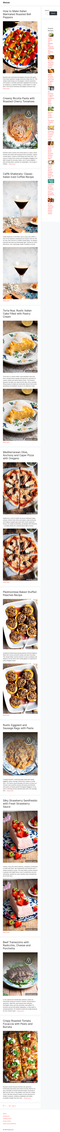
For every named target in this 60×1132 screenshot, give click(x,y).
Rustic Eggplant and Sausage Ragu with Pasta (18, 726)
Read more (6, 88)
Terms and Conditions (9, 1123)
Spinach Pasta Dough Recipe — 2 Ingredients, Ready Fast (51, 118)
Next (14, 1106)
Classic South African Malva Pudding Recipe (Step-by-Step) (51, 171)
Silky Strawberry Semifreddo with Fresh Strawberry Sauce (20, 803)
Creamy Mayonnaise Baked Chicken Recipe (51, 64)
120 (9, 1106)
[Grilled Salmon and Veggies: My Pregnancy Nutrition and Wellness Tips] (51, 35)
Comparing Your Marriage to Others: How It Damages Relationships (51, 190)
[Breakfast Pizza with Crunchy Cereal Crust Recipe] (51, 128)
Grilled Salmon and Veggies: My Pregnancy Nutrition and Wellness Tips (51, 46)
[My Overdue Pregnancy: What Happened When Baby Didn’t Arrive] (51, 88)
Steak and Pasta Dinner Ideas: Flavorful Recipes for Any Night (51, 152)
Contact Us (6, 1116)
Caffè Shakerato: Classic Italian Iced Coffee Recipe (18, 175)
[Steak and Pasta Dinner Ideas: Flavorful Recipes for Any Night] (51, 143)
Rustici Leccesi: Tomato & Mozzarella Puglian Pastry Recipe (51, 79)
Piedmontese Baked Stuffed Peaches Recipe (20, 593)
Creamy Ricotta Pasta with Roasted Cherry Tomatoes (19, 100)
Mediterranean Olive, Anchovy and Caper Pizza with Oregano (18, 455)
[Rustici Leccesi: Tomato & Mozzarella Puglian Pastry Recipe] (51, 71)
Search (47, 10)
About (5, 1113)
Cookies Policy (7, 1118)
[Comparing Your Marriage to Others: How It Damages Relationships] (51, 181)
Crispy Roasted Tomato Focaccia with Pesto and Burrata (18, 1023)
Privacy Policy (7, 1121)
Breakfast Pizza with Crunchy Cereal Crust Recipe (51, 135)
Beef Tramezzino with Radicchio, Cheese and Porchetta (17, 945)
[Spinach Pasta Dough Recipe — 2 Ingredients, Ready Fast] (51, 109)
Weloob (6, 2)
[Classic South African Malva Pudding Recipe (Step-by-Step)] (51, 162)
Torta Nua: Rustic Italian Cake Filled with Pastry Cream (17, 313)
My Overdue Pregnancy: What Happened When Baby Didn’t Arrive (51, 98)
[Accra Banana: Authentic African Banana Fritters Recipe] (51, 200)
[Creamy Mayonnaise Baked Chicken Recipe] (51, 57)
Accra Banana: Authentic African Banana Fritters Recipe (51, 208)
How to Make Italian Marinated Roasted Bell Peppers (17, 14)
